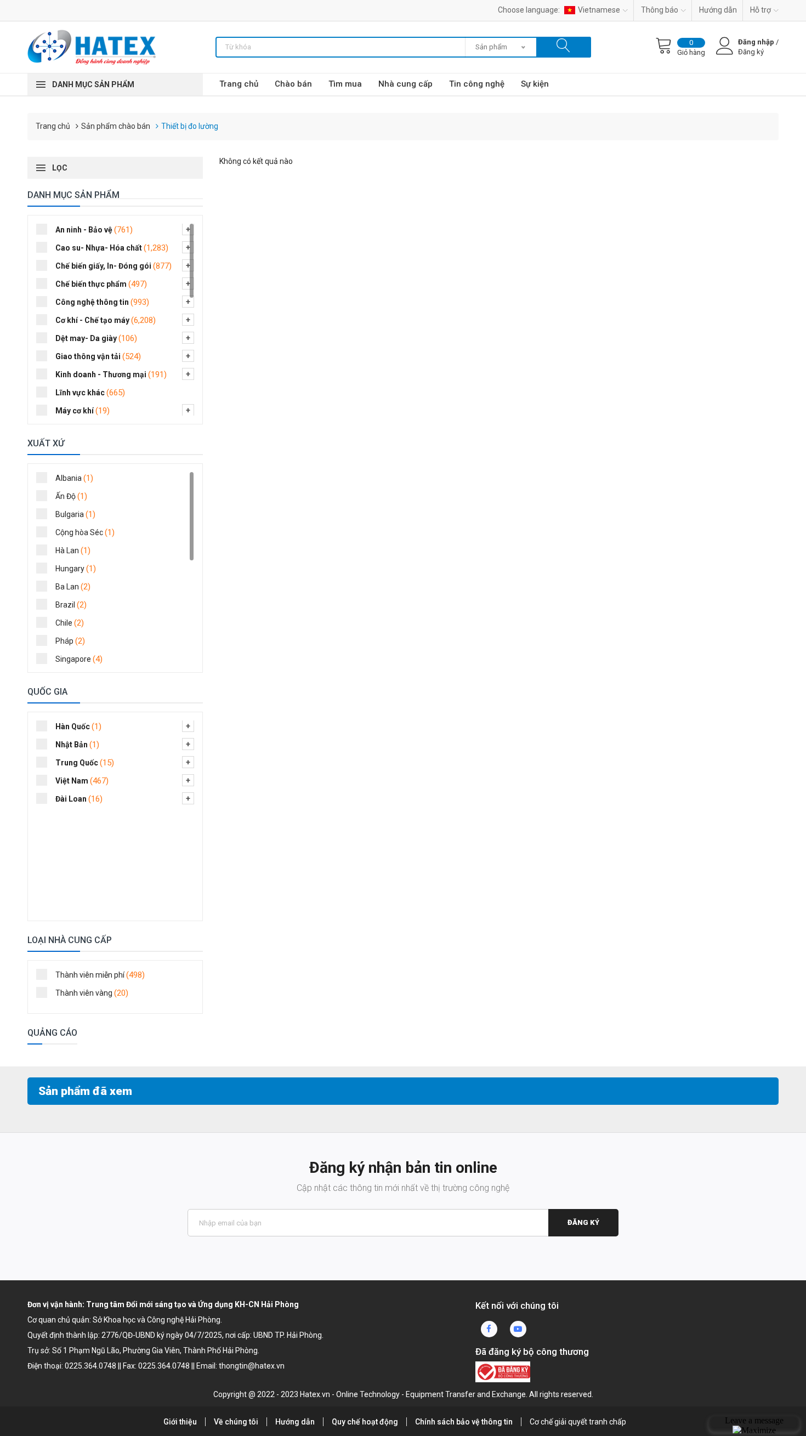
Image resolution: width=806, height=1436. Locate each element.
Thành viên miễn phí (100, 975)
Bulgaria (75, 514)
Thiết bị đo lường (189, 126)
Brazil (71, 605)
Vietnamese (599, 9)
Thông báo (659, 9)
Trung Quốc (84, 763)
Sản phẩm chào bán (115, 126)
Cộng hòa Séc (85, 532)
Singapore (79, 659)
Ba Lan (72, 587)
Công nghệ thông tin (102, 302)
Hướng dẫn (718, 9)
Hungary (75, 569)
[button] (188, 229)
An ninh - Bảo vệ (94, 230)
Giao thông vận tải (98, 356)
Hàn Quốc (78, 726)
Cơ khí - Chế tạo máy (105, 320)
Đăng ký (583, 1222)
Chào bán (293, 84)
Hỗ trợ (760, 9)
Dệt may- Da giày (96, 338)
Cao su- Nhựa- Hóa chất (111, 248)
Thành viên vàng (91, 993)
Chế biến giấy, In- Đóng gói (113, 266)
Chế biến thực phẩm (101, 284)
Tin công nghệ (476, 84)
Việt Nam (82, 781)
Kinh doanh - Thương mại (111, 374)
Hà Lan (72, 550)
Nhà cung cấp (405, 84)
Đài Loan (79, 799)
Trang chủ (238, 84)
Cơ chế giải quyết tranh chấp (578, 1421)
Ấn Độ (71, 496)
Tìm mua (345, 84)
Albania (74, 478)
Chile (69, 623)
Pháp (70, 641)
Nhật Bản (77, 745)
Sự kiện (535, 84)
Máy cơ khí (82, 411)
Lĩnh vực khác (90, 393)
